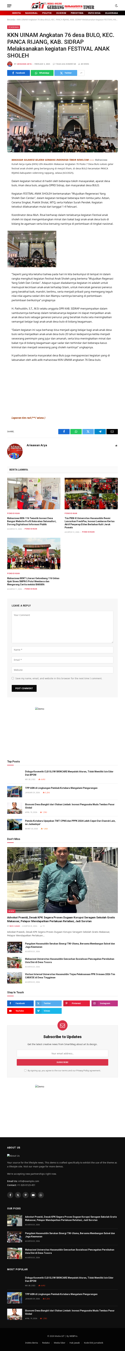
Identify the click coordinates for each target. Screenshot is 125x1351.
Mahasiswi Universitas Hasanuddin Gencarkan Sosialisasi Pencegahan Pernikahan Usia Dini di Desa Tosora (69, 961)
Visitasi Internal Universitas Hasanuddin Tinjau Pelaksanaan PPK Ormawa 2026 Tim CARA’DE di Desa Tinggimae (70, 976)
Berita (16, 13)
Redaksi (46, 1342)
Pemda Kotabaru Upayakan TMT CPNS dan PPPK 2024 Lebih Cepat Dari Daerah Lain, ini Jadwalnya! (70, 822)
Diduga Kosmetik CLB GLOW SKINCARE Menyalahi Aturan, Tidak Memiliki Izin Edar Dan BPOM (69, 773)
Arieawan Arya (24, 64)
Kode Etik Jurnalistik (93, 1342)
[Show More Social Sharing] (81, 73)
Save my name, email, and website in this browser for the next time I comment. (58, 678)
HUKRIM (61, 13)
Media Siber (59, 1342)
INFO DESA (94, 13)
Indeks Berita (31, 1342)
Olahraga (111, 13)
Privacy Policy (82, 1070)
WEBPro (73, 1336)
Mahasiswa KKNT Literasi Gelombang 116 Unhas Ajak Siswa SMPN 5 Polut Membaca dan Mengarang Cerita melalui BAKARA (33, 581)
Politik (47, 13)
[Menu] (9, 5)
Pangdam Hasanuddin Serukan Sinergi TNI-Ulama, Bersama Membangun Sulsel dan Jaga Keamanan (70, 945)
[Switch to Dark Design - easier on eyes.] (116, 5)
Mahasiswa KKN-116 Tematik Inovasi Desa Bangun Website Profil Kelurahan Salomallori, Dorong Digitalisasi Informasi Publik (31, 521)
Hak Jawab (74, 1342)
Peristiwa (77, 13)
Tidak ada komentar (66, 64)
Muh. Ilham (15, 926)
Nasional (31, 13)
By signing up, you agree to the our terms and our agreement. (64, 1070)
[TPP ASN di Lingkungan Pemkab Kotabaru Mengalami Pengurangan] (14, 791)
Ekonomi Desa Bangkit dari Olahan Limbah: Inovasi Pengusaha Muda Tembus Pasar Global (70, 806)
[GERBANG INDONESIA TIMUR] (62, 5)
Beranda (11, 19)
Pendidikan (13, 27)
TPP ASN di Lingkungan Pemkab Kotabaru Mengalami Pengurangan (61, 788)
